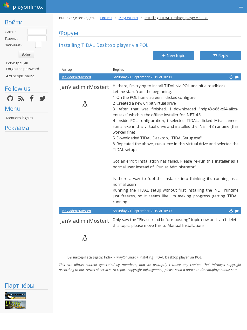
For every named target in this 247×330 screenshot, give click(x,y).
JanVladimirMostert (76, 77)
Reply (223, 55)
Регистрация (17, 63)
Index (108, 257)
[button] (240, 6)
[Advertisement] (26, 206)
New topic (176, 55)
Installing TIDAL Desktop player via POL (170, 257)
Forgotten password (22, 68)
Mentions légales (19, 117)
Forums (106, 17)
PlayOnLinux (128, 17)
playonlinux (27, 7)
